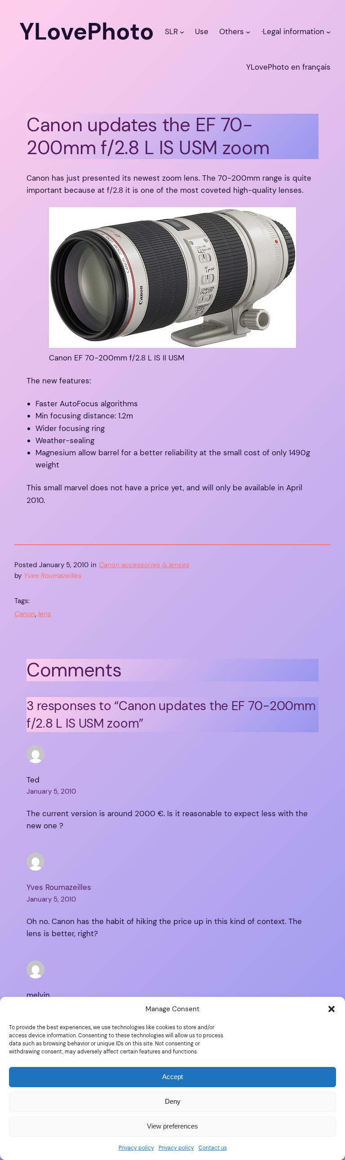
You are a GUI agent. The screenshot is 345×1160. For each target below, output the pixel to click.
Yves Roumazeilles (59, 887)
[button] (331, 1008)
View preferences (172, 1126)
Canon (24, 613)
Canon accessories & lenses (144, 564)
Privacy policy (136, 1147)
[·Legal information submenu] (328, 31)
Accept (172, 1076)
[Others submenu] (248, 31)
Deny (173, 1101)
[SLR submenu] (182, 31)
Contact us (213, 1147)
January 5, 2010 (51, 791)
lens (44, 613)
